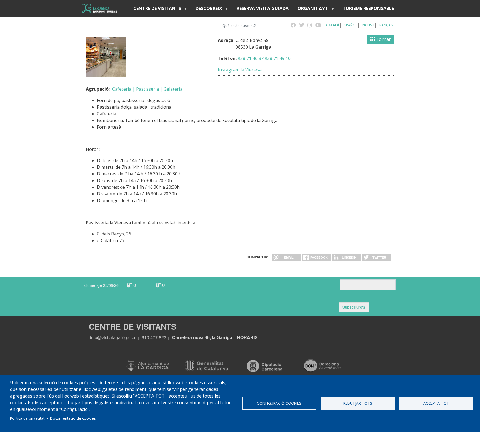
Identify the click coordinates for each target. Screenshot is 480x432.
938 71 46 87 (251, 58)
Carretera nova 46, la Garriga (202, 337)
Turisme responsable (368, 8)
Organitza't (310, 9)
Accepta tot (436, 403)
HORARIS (247, 337)
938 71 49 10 (278, 58)
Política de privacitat (27, 418)
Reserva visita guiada (263, 8)
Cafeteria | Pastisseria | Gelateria (147, 89)
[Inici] (99, 8)
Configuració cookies (279, 403)
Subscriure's (353, 307)
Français (385, 25)
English (367, 25)
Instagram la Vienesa (240, 70)
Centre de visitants (155, 9)
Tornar (383, 39)
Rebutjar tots (357, 403)
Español (350, 25)
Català (332, 25)
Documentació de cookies (73, 418)
